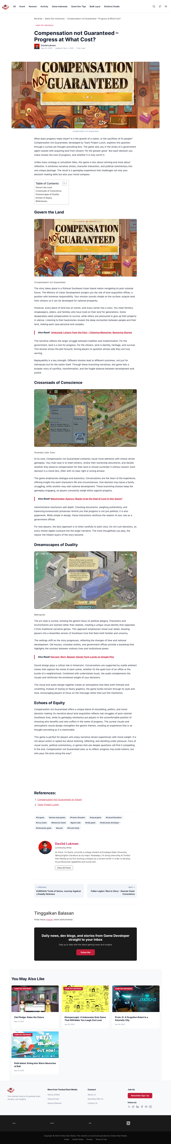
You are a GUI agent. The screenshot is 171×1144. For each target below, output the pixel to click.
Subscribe (85, 952)
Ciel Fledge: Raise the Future (29, 1017)
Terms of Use (101, 1139)
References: (41, 201)
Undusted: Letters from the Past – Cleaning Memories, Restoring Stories (91, 332)
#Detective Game (58, 823)
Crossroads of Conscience (48, 191)
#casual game (95, 817)
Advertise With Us (95, 1099)
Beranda (38, 18)
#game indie (76, 823)
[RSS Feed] (129, 1107)
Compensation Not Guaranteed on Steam (59, 799)
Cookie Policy (77, 1139)
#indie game (90, 823)
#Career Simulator (77, 817)
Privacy (89, 1139)
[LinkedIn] (137, 1107)
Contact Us (92, 1103)
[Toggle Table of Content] (63, 183)
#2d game (40, 817)
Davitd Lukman (48, 45)
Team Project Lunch (48, 804)
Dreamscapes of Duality (47, 194)
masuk (49, 919)
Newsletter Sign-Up (140, 1095)
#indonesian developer (109, 823)
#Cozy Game (41, 823)
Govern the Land (44, 187)
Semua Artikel (54, 1094)
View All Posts (64, 868)
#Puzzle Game (73, 828)
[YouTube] (146, 1107)
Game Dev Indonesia (54, 18)
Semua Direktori (54, 1103)
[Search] (154, 6)
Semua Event (53, 1099)
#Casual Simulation (114, 817)
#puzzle (59, 828)
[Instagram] (150, 1107)
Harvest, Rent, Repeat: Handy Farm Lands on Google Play (82, 657)
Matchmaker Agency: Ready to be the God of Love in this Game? (86, 498)
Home (66, 1139)
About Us (92, 1094)
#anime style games (57, 817)
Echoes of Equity (44, 198)
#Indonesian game (43, 828)
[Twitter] (133, 1107)
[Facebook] (142, 1107)
